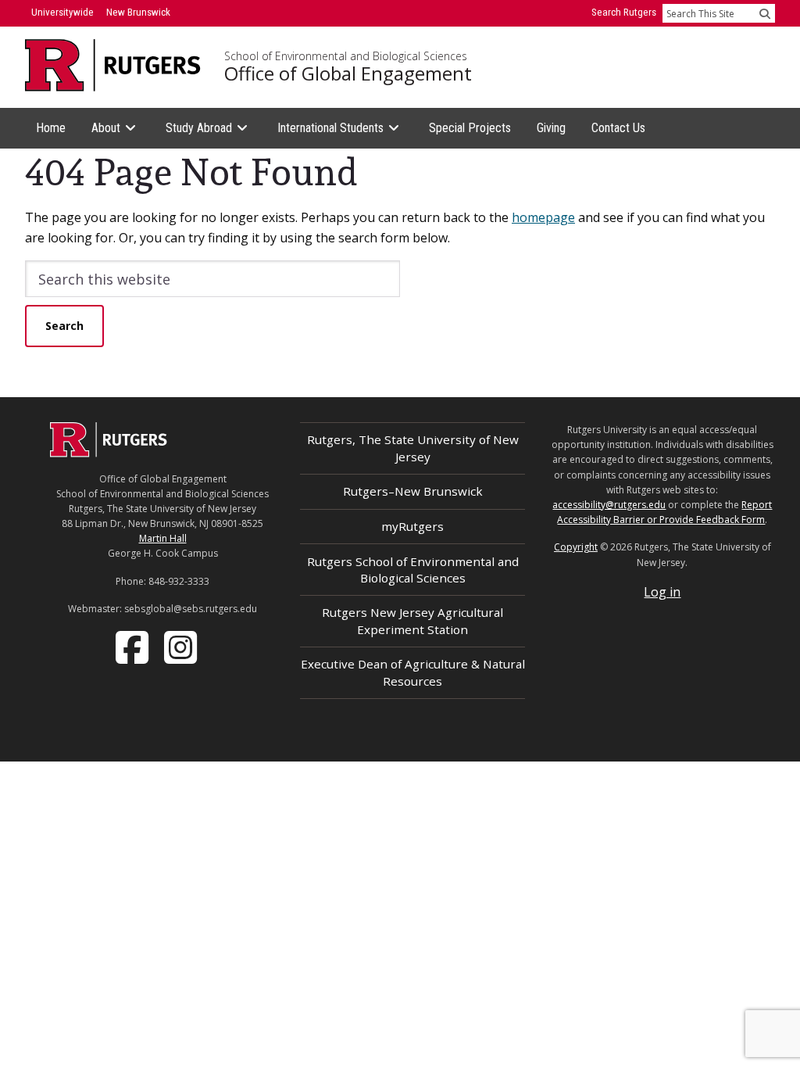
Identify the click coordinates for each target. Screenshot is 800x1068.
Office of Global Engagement (348, 73)
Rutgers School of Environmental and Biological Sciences (413, 570)
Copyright (576, 547)
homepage (543, 217)
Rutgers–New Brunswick (413, 491)
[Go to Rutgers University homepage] (113, 65)
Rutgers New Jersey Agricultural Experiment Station (412, 620)
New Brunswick (138, 12)
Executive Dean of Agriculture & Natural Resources (413, 672)
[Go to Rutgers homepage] (108, 452)
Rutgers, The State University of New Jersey (413, 448)
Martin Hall (163, 538)
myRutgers (412, 526)
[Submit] (765, 13)
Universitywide (62, 12)
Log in (662, 591)
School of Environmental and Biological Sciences (345, 56)
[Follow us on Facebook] (134, 645)
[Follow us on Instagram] (182, 645)
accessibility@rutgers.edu (609, 504)
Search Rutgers (623, 12)
